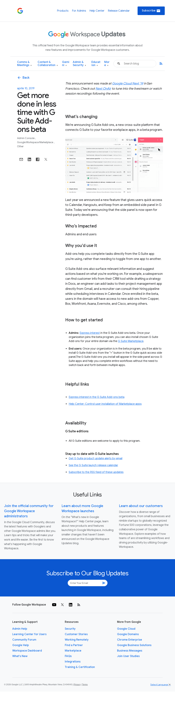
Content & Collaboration (48, 64)
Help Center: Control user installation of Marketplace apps (105, 404)
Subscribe (151, 11)
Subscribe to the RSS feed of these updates (96, 472)
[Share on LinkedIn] (29, 159)
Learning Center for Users (29, 634)
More (107, 64)
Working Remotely (77, 639)
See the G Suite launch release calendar (93, 465)
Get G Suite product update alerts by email (95, 458)
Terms (85, 684)
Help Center (96, 10)
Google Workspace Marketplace (35, 142)
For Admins (79, 10)
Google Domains (128, 634)
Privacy (77, 684)
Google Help (20, 645)
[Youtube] (54, 605)
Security (70, 629)
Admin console (26, 138)
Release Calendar (119, 10)
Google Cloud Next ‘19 (127, 83)
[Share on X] (46, 159)
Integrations (72, 661)
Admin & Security (79, 64)
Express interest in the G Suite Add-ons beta (96, 397)
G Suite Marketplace (130, 341)
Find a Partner (74, 645)
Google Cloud (126, 629)
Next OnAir (103, 88)
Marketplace (73, 650)
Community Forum (24, 639)
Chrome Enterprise (129, 639)
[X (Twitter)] (62, 605)
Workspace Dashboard (27, 650)
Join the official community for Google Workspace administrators (28, 511)
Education (95, 64)
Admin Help (19, 629)
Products (63, 10)
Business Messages (129, 650)
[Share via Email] (21, 159)
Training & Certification (80, 667)
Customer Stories (76, 634)
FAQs (68, 656)
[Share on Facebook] (37, 159)
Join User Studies (128, 656)
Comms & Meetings (24, 64)
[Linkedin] (70, 605)
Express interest (90, 333)
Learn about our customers (141, 506)
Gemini (65, 64)
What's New (20, 656)
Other (20, 146)
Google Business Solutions (134, 645)
